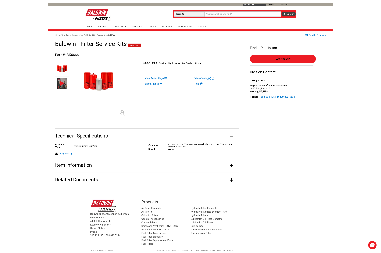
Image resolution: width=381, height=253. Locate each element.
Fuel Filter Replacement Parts (157, 240)
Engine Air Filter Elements (155, 229)
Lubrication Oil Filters (202, 222)
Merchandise (215, 250)
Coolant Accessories (152, 218)
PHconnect (228, 250)
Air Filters (146, 211)
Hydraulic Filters (199, 215)
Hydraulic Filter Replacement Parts (209, 211)
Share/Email (152, 83)
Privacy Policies (163, 250)
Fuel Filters (147, 243)
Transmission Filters (201, 233)
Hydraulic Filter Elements (204, 208)
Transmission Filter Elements (206, 229)
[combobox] (189, 14)
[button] (372, 245)
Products (103, 27)
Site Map (175, 250)
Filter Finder (120, 27)
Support (152, 27)
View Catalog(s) (203, 78)
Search (290, 14)
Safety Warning (65, 154)
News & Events (185, 27)
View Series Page (154, 78)
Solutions (137, 27)
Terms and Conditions (190, 250)
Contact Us (284, 5)
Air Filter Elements (151, 208)
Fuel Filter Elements (152, 236)
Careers (204, 250)
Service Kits (197, 226)
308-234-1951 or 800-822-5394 (278, 96)
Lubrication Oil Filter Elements (207, 218)
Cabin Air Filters (149, 215)
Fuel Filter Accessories (153, 233)
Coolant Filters (149, 222)
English (251, 5)
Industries (167, 27)
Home (271, 5)
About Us (202, 27)
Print (197, 83)
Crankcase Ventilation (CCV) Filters (159, 226)
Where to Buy (283, 58)
